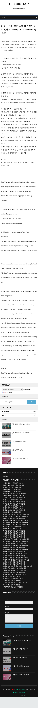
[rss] (19, 695)
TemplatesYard (20, 689)
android (6, 412)
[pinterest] (28, 695)
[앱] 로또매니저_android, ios (21, 424)
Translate (9, 392)
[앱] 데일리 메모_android (20, 458)
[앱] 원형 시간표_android (20, 450)
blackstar (19, 4)
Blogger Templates (19, 692)
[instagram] (16, 695)
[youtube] (25, 695)
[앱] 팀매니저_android (19, 441)
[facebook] (13, 695)
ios (5, 415)
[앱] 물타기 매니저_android (21, 433)
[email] (22, 695)
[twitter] (10, 695)
